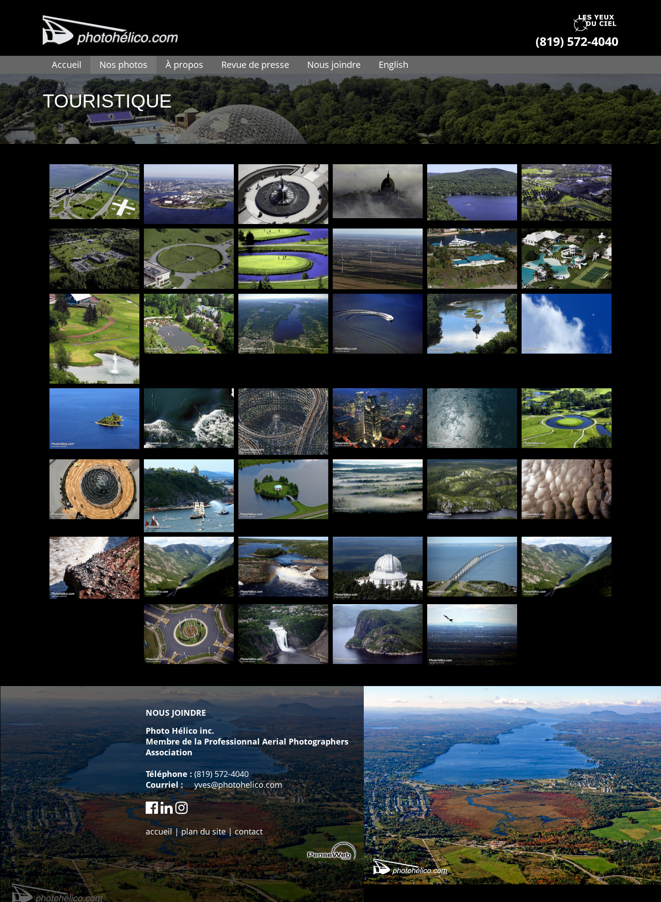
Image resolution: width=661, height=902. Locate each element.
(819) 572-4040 (221, 773)
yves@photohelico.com (238, 784)
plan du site (203, 831)
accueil (159, 831)
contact (249, 831)
